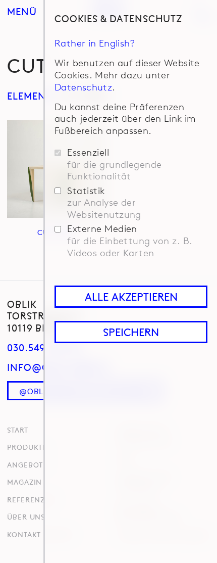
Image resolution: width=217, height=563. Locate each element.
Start (17, 430)
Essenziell (114, 164)
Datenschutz (83, 87)
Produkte (27, 447)
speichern (131, 331)
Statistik (104, 203)
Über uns (26, 516)
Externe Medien (129, 241)
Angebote (27, 464)
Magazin (24, 482)
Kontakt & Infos (40, 534)
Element (30, 95)
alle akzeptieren (131, 296)
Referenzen (31, 499)
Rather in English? (95, 43)
